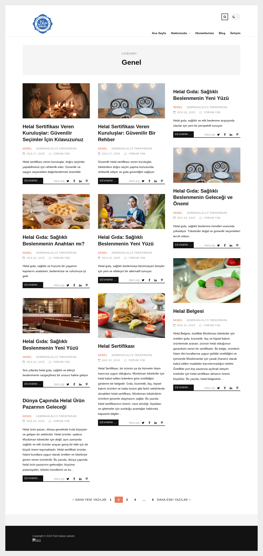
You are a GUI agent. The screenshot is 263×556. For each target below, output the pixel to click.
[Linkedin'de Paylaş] (81, 181)
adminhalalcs (47, 148)
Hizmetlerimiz (204, 33)
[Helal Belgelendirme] (43, 33)
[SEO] (36, 540)
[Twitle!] (68, 181)
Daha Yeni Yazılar (90, 499)
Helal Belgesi (206, 280)
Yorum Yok (61, 153)
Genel (27, 148)
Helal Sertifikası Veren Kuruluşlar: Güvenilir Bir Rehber (131, 100)
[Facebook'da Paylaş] (74, 181)
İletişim (235, 33)
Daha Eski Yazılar (172, 499)
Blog (222, 33)
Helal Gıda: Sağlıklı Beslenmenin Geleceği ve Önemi (206, 165)
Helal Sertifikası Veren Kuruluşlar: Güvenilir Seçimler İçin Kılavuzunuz (56, 100)
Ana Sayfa (159, 33)
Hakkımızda (179, 33)
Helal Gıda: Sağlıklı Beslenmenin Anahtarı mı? (56, 211)
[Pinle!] (87, 181)
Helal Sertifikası (131, 315)
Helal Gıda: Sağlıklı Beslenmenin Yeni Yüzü (131, 211)
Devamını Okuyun (33, 180)
